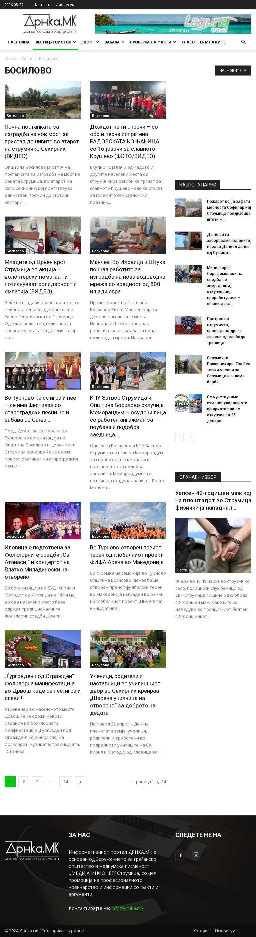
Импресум (65, 4)
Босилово (15, 115)
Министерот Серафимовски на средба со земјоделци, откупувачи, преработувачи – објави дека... (224, 285)
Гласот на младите (203, 41)
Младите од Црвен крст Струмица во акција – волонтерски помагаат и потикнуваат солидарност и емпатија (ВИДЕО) (41, 277)
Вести (27, 58)
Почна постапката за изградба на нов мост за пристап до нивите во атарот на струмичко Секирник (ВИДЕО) (42, 141)
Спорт (87, 41)
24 (65, 782)
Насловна (19, 41)
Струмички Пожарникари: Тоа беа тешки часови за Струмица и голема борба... (228, 370)
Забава (112, 41)
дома (10, 58)
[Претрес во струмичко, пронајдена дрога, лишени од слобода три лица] (188, 325)
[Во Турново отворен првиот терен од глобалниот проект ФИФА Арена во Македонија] (128, 521)
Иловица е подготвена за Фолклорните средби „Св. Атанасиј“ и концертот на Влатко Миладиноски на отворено (38, 562)
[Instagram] (196, 855)
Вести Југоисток (53, 41)
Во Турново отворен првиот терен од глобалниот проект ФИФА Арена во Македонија (127, 554)
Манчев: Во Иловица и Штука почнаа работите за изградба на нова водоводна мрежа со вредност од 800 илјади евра (127, 277)
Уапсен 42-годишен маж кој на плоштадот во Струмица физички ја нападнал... (213, 500)
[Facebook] (180, 855)
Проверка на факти (150, 41)
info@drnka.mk (127, 908)
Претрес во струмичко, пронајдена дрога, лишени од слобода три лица (226, 330)
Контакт (42, 4)
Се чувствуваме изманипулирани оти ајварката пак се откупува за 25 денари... (227, 409)
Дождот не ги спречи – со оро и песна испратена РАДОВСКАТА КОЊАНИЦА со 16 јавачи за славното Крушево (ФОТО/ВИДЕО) (124, 141)
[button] (243, 42)
